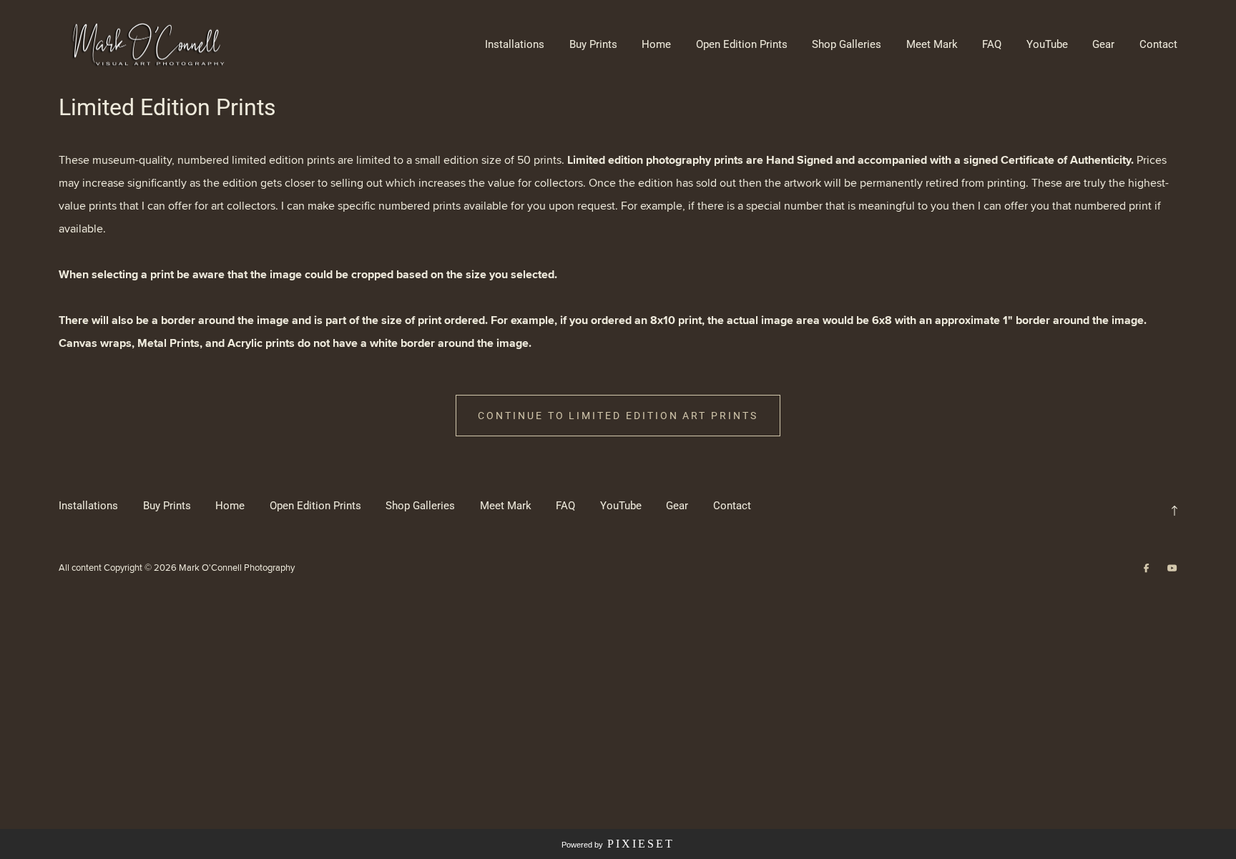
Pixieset (641, 844)
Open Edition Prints (742, 44)
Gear (1103, 44)
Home (656, 44)
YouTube (1047, 44)
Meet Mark (932, 44)
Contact (1158, 44)
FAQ (991, 44)
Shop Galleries (846, 44)
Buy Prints (593, 44)
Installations (514, 44)
